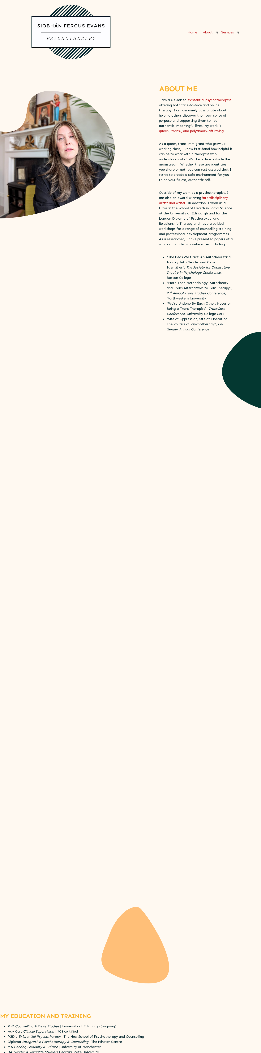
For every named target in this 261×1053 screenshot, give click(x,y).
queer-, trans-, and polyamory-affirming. (192, 131)
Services (227, 32)
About (208, 32)
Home (192, 32)
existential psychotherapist (209, 100)
